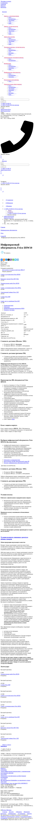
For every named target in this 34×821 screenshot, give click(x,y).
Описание (7, 307)
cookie (15, 817)
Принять (30, 817)
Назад (9, 210)
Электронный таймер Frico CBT (10, 292)
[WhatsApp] (13, 260)
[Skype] (16, 260)
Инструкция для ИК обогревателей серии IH (16, 461)
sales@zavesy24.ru (6, 109)
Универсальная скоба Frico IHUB (10, 283)
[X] (9, 260)
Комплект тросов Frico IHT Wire (10, 279)
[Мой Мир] (6, 260)
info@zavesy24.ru (5, 111)
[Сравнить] (1, 256)
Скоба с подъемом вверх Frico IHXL (11, 288)
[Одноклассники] (4, 260)
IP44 (13, 419)
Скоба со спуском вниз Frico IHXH (10, 274)
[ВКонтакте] (2, 260)
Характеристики (8, 305)
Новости (3, 768)
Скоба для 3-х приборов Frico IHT (10, 301)
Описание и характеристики (12, 460)
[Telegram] (18, 260)
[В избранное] (1, 254)
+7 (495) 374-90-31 (6, 103)
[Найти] (4, 102)
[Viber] (11, 260)
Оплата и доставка (9, 310)
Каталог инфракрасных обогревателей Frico (16, 463)
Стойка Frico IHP (5, 296)
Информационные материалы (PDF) (14, 308)
